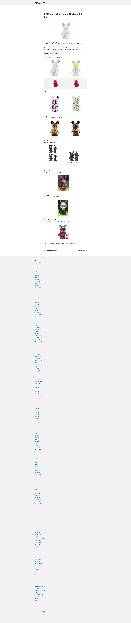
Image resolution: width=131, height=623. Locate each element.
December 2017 (38, 262)
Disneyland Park (38, 542)
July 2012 (37, 385)
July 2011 (36, 410)
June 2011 (37, 412)
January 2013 (37, 374)
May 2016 (37, 302)
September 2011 (38, 406)
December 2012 (38, 377)
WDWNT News (38, 607)
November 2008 (38, 476)
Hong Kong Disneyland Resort (41, 553)
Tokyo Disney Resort (39, 594)
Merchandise (51, 243)
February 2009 (38, 470)
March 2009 (37, 468)
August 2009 (37, 458)
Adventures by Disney (39, 519)
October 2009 (38, 453)
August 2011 (37, 408)
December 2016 (38, 287)
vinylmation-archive (71, 243)
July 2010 (37, 435)
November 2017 (38, 264)
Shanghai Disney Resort (40, 586)
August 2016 (37, 296)
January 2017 (37, 285)
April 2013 (37, 368)
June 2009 (37, 462)
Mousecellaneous (38, 563)
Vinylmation (64, 243)
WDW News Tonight (39, 602)
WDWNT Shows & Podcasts (40, 609)
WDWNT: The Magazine (40, 611)
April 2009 (37, 466)
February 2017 (38, 283)
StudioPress (41, 619)
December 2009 (38, 449)
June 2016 (37, 300)
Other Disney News (39, 573)
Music (36, 567)
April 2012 (37, 391)
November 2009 (38, 451)
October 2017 (37, 266)
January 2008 (37, 497)
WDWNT (47, 20)
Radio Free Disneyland (39, 577)
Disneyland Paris (38, 540)
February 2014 (38, 354)
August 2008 (37, 483)
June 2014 (37, 345)
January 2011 (37, 422)
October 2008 (38, 478)
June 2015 (37, 323)
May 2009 (37, 464)
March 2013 (37, 370)
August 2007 (37, 507)
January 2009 (37, 472)
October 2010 (37, 428)
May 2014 (37, 347)
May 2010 (37, 439)
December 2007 (38, 499)
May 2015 (37, 325)
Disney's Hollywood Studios (40, 538)
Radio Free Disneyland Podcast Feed (42, 580)
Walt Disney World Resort (40, 598)
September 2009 (38, 456)
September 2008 (38, 480)
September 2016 (38, 293)
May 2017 (37, 277)
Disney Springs (38, 536)
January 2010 (37, 447)
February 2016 (38, 308)
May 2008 (37, 489)
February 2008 (38, 495)
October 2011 (37, 404)
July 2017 (37, 273)
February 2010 (38, 445)
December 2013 (38, 356)
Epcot (36, 550)
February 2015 (38, 331)
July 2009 (37, 460)
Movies (36, 565)
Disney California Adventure (40, 530)
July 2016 (37, 298)
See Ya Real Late (38, 584)
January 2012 (37, 397)
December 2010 (38, 424)
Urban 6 (59, 243)
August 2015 (37, 320)
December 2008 (38, 474)
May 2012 (37, 389)
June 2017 (37, 275)
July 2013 (37, 364)
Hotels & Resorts (38, 555)
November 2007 (38, 501)
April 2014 (37, 350)
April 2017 (37, 279)
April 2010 (37, 441)
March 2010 (37, 443)
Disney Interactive (38, 534)
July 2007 (37, 510)
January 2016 (37, 310)
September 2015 (38, 318)
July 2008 (37, 485)
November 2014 (38, 337)
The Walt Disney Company (40, 590)
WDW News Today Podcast (40, 600)
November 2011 (38, 402)
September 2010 (38, 431)
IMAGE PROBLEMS (39, 557)
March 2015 (37, 329)
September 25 (38, 514)
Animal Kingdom (38, 521)
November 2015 (38, 314)
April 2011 (37, 416)
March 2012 (37, 393)
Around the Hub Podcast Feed (41, 526)
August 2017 (37, 271)
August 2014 (37, 343)
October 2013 (37, 358)
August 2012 (37, 383)
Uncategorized (38, 596)
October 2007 (38, 503)
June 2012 (37, 387)
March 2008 (37, 493)
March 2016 (37, 306)
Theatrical (37, 592)
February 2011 (38, 420)
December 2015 (38, 312)
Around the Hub (38, 523)
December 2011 (38, 399)
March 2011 (37, 418)
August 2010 (37, 433)
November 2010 (38, 426)
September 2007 (38, 505)
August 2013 (37, 362)
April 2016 (37, 304)
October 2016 (37, 291)
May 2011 (37, 414)
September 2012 (38, 381)
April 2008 (37, 491)
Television (37, 588)
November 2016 (38, 289)
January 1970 (37, 512)
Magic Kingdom (38, 559)
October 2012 (37, 379)
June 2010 (37, 437)
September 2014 (38, 341)
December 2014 (38, 335)
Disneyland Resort (38, 544)
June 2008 (37, 487)
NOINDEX (37, 571)
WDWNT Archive (40, 2)
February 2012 (38, 395)
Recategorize (37, 582)
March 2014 (37, 352)
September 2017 (38, 269)
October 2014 (37, 339)
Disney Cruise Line (38, 532)
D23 (36, 528)
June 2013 (37, 366)
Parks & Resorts (38, 575)
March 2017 (37, 281)
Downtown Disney (38, 546)
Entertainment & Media (39, 548)
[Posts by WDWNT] (45, 20)
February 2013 (38, 372)
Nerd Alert (37, 569)
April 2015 (37, 327)
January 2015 (37, 333)
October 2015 (37, 316)
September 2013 (38, 360)
